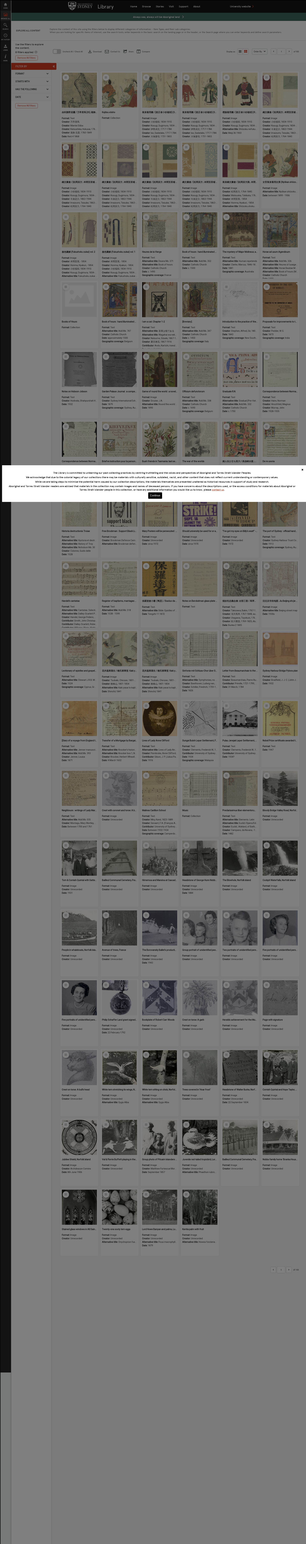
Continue (155, 495)
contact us (218, 489)
